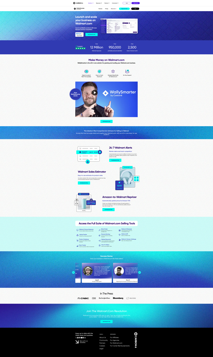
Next (139, 272)
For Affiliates (114, 337)
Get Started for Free (91, 34)
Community (103, 340)
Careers (102, 346)
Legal (101, 349)
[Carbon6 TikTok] (85, 337)
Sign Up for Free (124, 8)
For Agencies (114, 340)
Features (100, 8)
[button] (114, 9)
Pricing (106, 8)
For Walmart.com (116, 343)
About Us (102, 337)
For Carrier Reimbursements (120, 346)
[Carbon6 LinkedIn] (83, 337)
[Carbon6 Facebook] (79, 337)
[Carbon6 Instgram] (78, 337)
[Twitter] (76, 337)
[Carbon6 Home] (136, 340)
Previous (73, 272)
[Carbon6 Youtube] (82, 337)
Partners (102, 343)
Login (135, 8)
